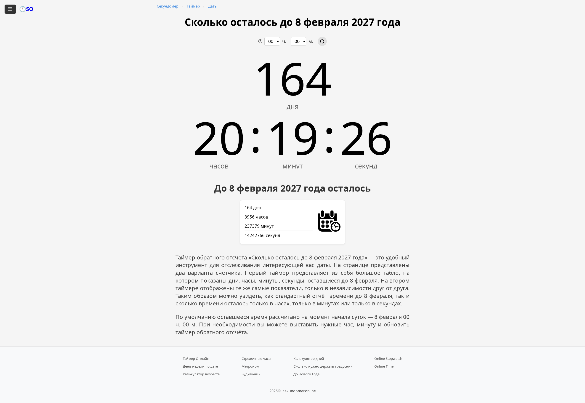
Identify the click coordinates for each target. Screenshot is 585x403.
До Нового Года (306, 374)
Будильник (251, 374)
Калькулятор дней (308, 358)
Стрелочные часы (256, 358)
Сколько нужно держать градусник (322, 366)
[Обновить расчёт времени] (322, 41)
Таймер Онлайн (196, 358)
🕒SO (26, 9)
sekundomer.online (299, 390)
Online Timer (384, 366)
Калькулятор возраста (201, 374)
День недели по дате (200, 366)
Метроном (250, 366)
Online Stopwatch (388, 358)
